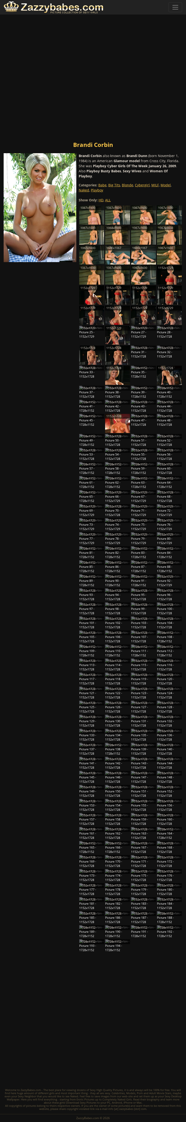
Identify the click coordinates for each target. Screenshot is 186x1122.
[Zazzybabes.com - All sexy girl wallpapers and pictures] (53, 7)
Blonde (127, 185)
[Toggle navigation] (175, 7)
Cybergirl (142, 185)
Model (166, 185)
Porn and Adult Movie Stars (154, 1093)
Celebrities (118, 1093)
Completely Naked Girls (117, 1099)
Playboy (97, 190)
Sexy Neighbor (27, 1096)
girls (51, 1093)
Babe (102, 185)
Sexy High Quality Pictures (106, 1090)
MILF (155, 185)
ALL (108, 200)
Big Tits (114, 185)
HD (101, 200)
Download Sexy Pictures (81, 1102)
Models (130, 1093)
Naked (84, 190)
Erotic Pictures (85, 1099)
